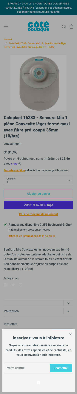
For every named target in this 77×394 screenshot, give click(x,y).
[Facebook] (38, 383)
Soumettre (61, 368)
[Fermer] (70, 334)
